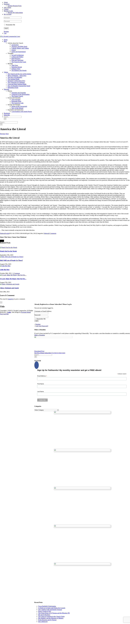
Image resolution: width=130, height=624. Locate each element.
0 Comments (52, 233)
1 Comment (16, 273)
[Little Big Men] (5, 266)
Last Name (40, 391)
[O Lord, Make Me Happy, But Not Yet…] (13, 275)
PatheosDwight (4, 233)
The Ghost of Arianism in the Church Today (51, 616)
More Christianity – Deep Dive (17, 75)
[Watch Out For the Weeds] (8, 247)
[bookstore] (82, 488)
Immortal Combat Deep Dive (16, 81)
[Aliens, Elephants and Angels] (9, 284)
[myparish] (82, 412)
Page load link (4, 314)
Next (7, 134)
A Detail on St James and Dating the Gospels (51, 608)
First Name (40, 384)
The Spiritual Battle (13, 79)
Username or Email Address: (43, 311)
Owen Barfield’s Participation (47, 606)
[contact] (82, 564)
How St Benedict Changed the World (19, 86)
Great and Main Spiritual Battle (17, 84)
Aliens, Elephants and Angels (9, 288)
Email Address (42, 376)
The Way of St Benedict (15, 77)
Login (9, 312)
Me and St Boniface (44, 615)
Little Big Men (4, 269)
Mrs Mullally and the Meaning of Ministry (50, 618)
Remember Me (10, 25)
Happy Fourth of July (44, 611)
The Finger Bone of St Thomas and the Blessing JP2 (54, 613)
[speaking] (82, 526)
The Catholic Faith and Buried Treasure (50, 609)
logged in (11, 299)
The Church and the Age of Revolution (19, 74)
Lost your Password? (41, 326)
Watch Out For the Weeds (8, 251)
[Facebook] (36, 365)
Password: (37, 315)
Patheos (46, 233)
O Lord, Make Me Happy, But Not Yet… (13, 279)
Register (6, 31)
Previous (2, 134)
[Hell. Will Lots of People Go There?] (11, 257)
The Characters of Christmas (16, 82)
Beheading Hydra (13, 87)
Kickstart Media (26, 312)
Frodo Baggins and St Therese (47, 620)
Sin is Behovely (43, 621)
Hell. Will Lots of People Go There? (11, 260)
